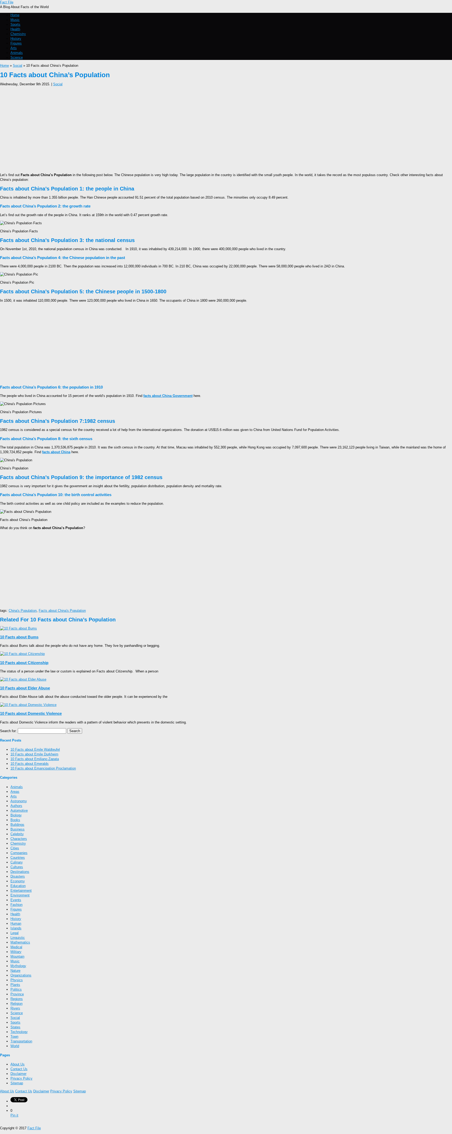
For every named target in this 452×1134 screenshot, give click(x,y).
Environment (20, 895)
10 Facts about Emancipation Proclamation (43, 768)
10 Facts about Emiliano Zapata (34, 759)
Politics (16, 989)
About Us (17, 1064)
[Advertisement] (157, 128)
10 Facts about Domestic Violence (31, 713)
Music (15, 20)
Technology (19, 1032)
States (15, 1027)
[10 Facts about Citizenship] (22, 654)
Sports (15, 24)
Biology (16, 815)
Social (17, 66)
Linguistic (17, 938)
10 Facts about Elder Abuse (25, 688)
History (15, 39)
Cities (14, 848)
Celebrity (17, 834)
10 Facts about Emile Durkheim (34, 754)
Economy (17, 881)
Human (15, 923)
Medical (16, 947)
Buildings (17, 825)
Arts (13, 48)
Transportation (21, 1041)
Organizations (20, 975)
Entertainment (21, 890)
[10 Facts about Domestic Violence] (28, 705)
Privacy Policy (21, 1078)
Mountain (17, 956)
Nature (15, 971)
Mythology (18, 966)
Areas (14, 792)
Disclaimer (18, 1074)
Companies (18, 853)
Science (16, 57)
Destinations (19, 872)
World (14, 1046)
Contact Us (18, 1069)
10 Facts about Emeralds (29, 764)
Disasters (17, 876)
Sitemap (16, 1083)
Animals (16, 53)
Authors (16, 806)
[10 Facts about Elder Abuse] (23, 679)
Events (15, 900)
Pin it (14, 1115)
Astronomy (18, 801)
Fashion (16, 905)
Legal (14, 933)
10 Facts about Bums (19, 637)
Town (14, 1036)
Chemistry (18, 34)
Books (15, 820)
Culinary (16, 862)
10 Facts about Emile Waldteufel (35, 749)
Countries (17, 858)
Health (15, 29)
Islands (15, 928)
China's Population (23, 611)
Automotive (19, 810)
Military (15, 952)
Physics (16, 980)
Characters (18, 839)
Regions (16, 999)
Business (17, 829)
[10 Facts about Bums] (18, 628)
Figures (16, 43)
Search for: (8, 731)
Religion (16, 1004)
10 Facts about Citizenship (24, 662)
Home (14, 15)
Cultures (16, 867)
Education (18, 886)
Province (17, 994)
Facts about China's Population (62, 611)
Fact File (6, 2)
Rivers (15, 1008)
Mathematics (20, 942)
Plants (15, 985)
